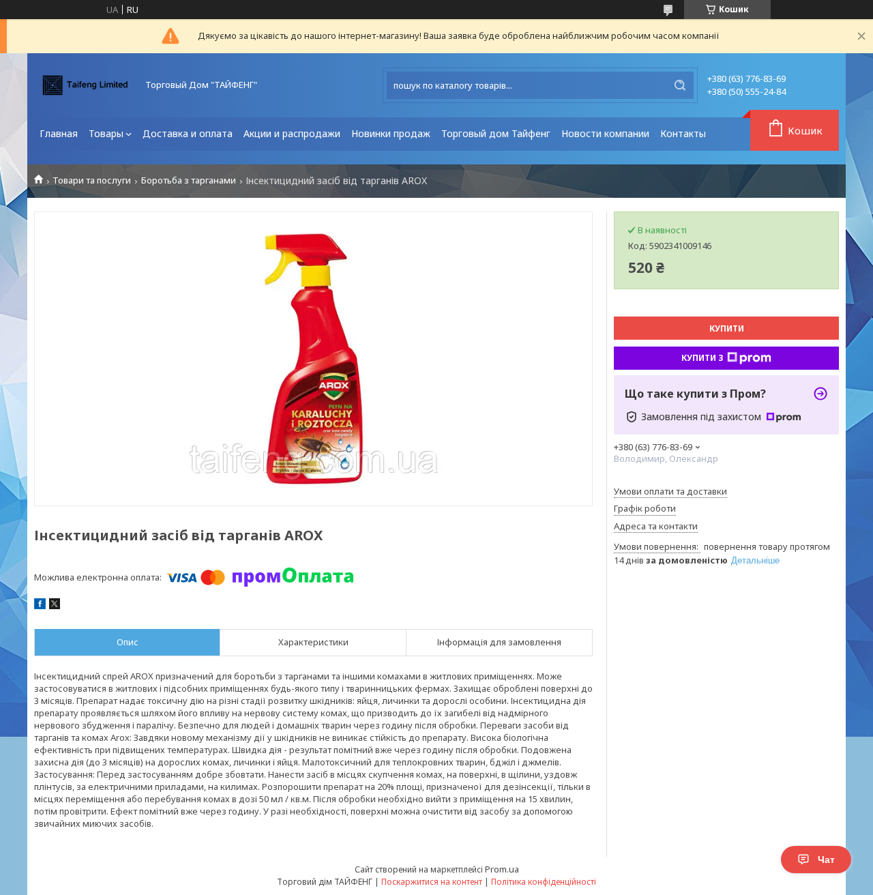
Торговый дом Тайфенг (495, 133)
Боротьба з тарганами (188, 180)
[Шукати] (680, 85)
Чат (826, 859)
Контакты (683, 133)
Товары (106, 133)
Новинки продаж (390, 133)
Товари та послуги (92, 180)
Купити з (702, 358)
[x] (54, 606)
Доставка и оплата (188, 133)
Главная (59, 133)
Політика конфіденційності (543, 881)
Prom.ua (502, 869)
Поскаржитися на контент (431, 881)
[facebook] (40, 606)
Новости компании (605, 133)
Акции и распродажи (291, 133)
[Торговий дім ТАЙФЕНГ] (85, 85)
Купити (726, 328)
